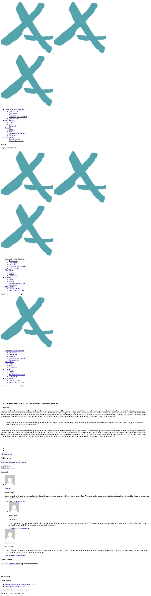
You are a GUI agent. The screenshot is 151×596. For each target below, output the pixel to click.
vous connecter (13, 564)
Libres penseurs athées (12, 586)
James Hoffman (9, 542)
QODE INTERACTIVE (17, 593)
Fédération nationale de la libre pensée (17, 584)
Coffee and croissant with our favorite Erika (13, 462)
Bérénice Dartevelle (7, 468)
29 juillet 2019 (5, 466)
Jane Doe (7, 488)
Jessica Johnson (13, 515)
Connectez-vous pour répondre (15, 501)
